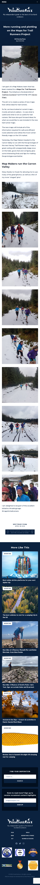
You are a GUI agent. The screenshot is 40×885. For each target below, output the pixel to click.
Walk (27, 832)
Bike (12, 835)
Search (20, 781)
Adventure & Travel (27, 835)
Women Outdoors (27, 838)
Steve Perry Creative (29, 876)
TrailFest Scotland (9, 95)
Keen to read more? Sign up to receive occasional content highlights (20, 794)
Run (12, 832)
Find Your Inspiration (20, 771)
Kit (12, 838)
